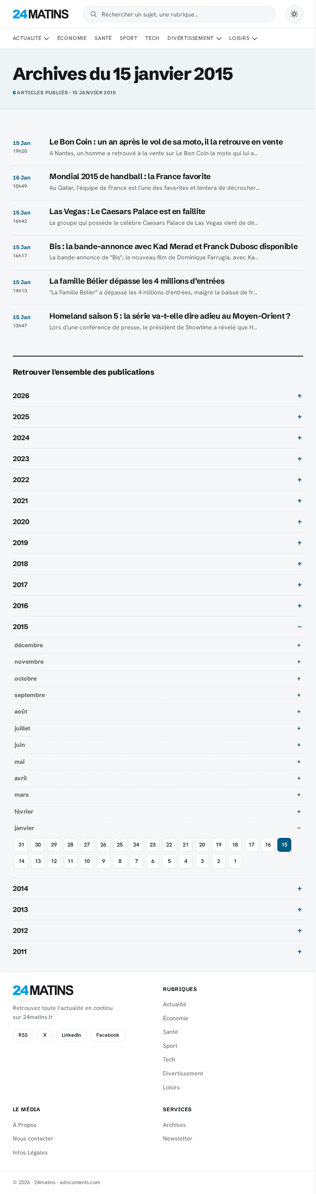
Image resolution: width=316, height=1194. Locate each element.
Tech (152, 38)
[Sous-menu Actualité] (46, 38)
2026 (21, 405)
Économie (72, 38)
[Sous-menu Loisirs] (254, 38)
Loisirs (239, 38)
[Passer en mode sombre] (294, 14)
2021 (20, 510)
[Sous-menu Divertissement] (218, 38)
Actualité (27, 38)
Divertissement (190, 38)
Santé (103, 38)
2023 (21, 468)
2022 (21, 489)
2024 (21, 447)
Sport (128, 38)
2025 (21, 426)
